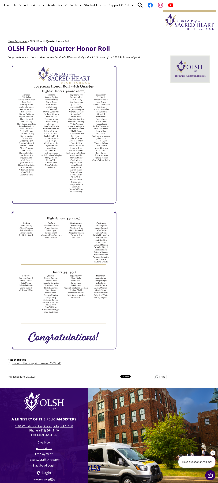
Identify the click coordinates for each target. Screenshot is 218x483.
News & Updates (17, 41)
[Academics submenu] (57, 5)
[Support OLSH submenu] (121, 5)
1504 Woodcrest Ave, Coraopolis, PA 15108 (44, 426)
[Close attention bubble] (212, 454)
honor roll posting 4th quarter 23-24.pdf (36, 363)
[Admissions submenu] (34, 5)
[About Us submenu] (12, 5)
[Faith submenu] (75, 5)
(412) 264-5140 (49, 430)
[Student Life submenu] (95, 5)
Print (162, 376)
